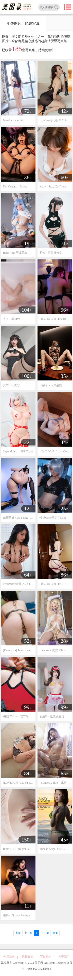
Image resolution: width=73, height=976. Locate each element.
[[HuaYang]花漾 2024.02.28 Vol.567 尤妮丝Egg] (55, 87)
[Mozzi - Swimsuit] (18, 87)
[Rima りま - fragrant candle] (18, 816)
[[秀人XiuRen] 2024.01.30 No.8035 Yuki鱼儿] (55, 286)
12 (26, 509)
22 (26, 442)
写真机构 (45, 956)
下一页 (45, 932)
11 (26, 906)
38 (26, 177)
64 (26, 575)
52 (26, 641)
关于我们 (64, 956)
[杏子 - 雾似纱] (18, 286)
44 (63, 442)
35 (63, 376)
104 (25, 310)
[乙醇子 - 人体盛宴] (55, 352)
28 (63, 641)
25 (63, 509)
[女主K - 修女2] (18, 352)
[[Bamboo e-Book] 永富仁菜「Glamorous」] (55, 750)
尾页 (55, 932)
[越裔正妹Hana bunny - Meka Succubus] (18, 485)
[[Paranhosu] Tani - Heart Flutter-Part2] (18, 617)
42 (63, 111)
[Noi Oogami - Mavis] (18, 154)
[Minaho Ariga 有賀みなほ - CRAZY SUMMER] (55, 816)
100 (25, 376)
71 (63, 244)
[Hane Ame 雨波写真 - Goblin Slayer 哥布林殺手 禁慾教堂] (55, 617)
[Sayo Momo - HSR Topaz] (18, 419)
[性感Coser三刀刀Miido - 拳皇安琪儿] (55, 485)
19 (26, 244)
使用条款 (9, 956)
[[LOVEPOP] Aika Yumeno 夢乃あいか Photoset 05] (18, 750)
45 (63, 840)
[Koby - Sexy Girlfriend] (55, 154)
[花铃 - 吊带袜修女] (55, 220)
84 (26, 773)
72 (26, 111)
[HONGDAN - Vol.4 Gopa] (55, 419)
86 (63, 575)
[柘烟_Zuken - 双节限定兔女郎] (18, 683)
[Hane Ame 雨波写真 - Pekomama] (18, 220)
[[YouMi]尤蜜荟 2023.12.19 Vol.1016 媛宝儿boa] (18, 551)
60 (63, 177)
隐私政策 (27, 956)
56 (63, 310)
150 (25, 840)
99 (26, 707)
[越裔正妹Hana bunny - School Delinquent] (18, 882)
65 (63, 773)
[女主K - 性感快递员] (55, 683)
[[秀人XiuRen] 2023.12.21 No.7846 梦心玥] (55, 551)
